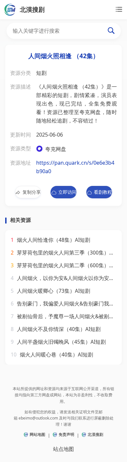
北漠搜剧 (95, 434)
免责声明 (66, 434)
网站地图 (37, 434)
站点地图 (63, 449)
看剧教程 (103, 192)
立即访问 (67, 192)
